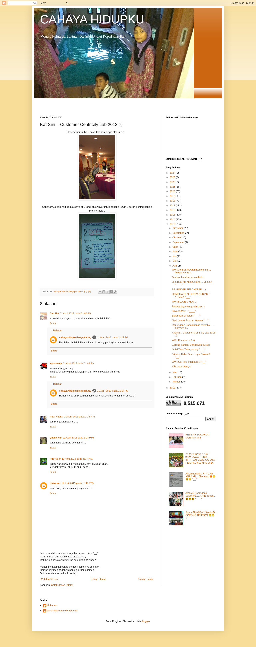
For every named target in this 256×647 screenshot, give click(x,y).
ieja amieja (56, 363)
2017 (173, 205)
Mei (174, 261)
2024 (173, 172)
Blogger (145, 621)
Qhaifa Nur (56, 437)
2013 (173, 224)
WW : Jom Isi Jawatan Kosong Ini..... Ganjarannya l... (191, 271)
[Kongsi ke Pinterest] (115, 292)
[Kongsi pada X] (108, 292)
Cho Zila (54, 313)
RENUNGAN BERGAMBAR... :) (189, 289)
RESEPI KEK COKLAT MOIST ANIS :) (197, 436)
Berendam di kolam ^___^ (186, 315)
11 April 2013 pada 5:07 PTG (77, 458)
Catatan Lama (145, 579)
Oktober (177, 237)
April (175, 265)
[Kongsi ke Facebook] (111, 292)
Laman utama (98, 579)
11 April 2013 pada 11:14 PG (112, 390)
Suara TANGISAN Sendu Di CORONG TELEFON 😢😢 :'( (200, 515)
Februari (177, 377)
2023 (173, 177)
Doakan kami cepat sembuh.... (188, 277)
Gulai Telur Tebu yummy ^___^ (188, 349)
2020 (173, 191)
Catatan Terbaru (50, 579)
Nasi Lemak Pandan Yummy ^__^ (190, 320)
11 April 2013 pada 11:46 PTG (77, 483)
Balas (53, 323)
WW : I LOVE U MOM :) (184, 301)
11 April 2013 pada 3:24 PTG (78, 437)
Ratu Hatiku (56, 416)
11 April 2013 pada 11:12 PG (112, 337)
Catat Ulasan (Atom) (62, 585)
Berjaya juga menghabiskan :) (188, 306)
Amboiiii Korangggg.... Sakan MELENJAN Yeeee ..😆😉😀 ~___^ (200, 496)
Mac (175, 372)
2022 (173, 182)
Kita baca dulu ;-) (181, 366)
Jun (174, 256)
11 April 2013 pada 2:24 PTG (79, 416)
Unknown (55, 483)
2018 (173, 200)
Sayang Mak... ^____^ (184, 311)
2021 (173, 186)
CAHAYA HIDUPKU (92, 19)
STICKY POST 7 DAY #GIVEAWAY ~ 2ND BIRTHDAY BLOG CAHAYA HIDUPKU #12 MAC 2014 (200, 458)
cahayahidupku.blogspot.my (75, 337)
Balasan (57, 330)
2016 (173, 210)
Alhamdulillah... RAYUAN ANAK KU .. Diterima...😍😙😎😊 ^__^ (200, 476)
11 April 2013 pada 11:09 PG (78, 363)
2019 (173, 196)
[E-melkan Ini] (100, 292)
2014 (173, 219)
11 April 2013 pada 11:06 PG (75, 313)
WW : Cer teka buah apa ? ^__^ (189, 361)
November (178, 233)
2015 (173, 214)
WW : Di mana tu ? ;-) (183, 340)
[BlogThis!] (104, 292)
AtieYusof (55, 458)
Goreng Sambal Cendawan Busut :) (191, 344)
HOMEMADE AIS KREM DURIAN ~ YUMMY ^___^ (191, 295)
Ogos (175, 247)
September (178, 242)
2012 (173, 387)
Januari (176, 381)
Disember (178, 228)
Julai (175, 251)
